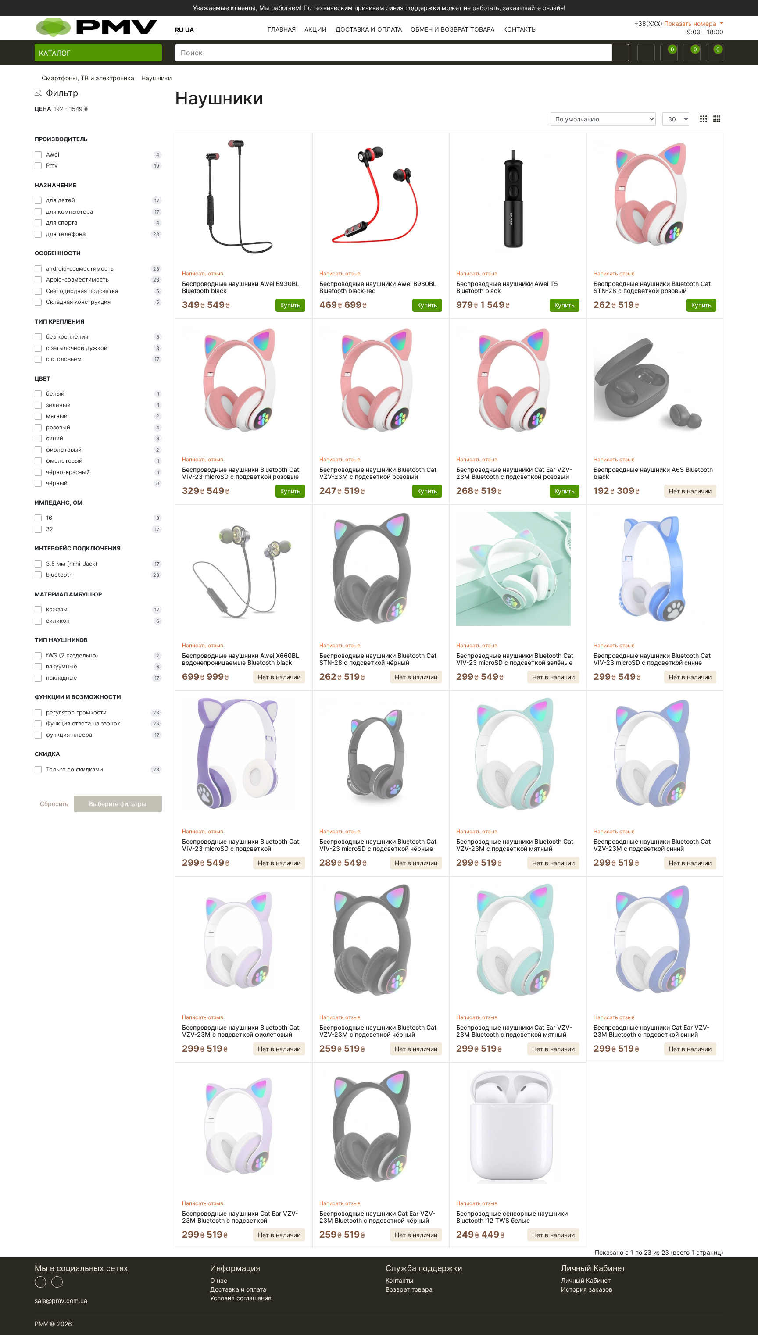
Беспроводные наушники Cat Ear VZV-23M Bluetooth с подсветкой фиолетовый (240, 1217)
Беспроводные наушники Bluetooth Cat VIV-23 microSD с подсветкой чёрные (377, 845)
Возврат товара (409, 1289)
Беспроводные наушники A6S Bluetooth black (653, 473)
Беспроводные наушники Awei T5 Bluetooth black (507, 287)
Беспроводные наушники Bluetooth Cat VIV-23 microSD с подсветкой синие (652, 659)
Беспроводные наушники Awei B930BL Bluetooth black (240, 287)
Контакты (400, 1280)
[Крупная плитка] (703, 119)
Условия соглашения (241, 1298)
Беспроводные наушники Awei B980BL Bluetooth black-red (377, 287)
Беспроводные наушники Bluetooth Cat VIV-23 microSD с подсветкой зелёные (514, 659)
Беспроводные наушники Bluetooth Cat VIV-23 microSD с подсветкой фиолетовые (240, 845)
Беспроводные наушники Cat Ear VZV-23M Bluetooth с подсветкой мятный (514, 1031)
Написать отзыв (202, 273)
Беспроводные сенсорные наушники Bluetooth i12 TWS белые (512, 1217)
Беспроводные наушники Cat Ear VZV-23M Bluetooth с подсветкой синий (651, 1031)
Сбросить (54, 803)
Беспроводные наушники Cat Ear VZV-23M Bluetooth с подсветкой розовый (514, 473)
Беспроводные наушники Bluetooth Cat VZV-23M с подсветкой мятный (514, 845)
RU (179, 29)
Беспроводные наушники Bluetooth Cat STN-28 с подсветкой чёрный (377, 659)
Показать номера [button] (691, 23)
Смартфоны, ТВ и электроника (88, 78)
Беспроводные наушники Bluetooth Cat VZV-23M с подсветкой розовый (377, 473)
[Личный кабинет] (646, 52)
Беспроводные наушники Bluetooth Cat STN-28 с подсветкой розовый (652, 287)
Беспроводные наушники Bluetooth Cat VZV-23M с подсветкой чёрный (377, 1031)
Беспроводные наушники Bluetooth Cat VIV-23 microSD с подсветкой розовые (240, 473)
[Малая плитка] (716, 119)
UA (189, 29)
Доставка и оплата (238, 1289)
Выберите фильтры (118, 803)
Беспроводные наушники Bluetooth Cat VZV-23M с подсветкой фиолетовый (240, 1031)
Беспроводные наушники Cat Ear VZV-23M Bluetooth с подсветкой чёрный (377, 1217)
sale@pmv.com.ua (61, 1300)
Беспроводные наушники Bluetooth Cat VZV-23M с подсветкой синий (652, 845)
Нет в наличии (690, 491)
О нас (218, 1280)
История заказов (586, 1289)
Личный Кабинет (586, 1280)
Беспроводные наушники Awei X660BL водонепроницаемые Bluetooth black (240, 659)
